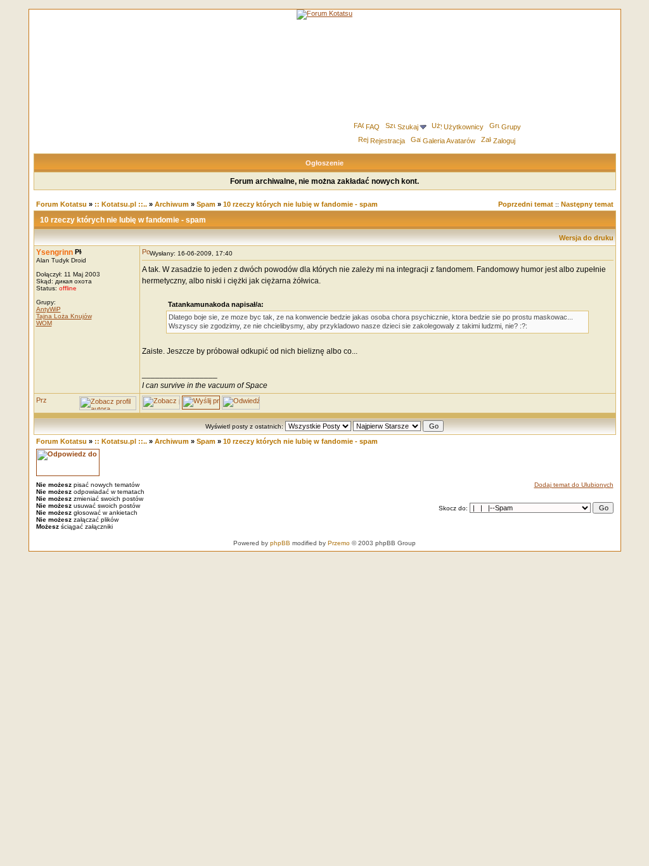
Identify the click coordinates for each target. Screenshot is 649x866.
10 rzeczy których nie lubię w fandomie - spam (300, 204)
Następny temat (587, 204)
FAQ (373, 127)
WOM (44, 323)
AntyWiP (48, 309)
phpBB (280, 543)
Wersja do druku (586, 238)
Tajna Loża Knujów (64, 316)
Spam (205, 204)
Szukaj (407, 127)
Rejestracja (387, 141)
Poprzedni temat (525, 204)
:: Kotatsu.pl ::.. (120, 204)
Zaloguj (504, 141)
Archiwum (172, 204)
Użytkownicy (464, 127)
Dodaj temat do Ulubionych (574, 484)
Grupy (511, 127)
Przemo (339, 543)
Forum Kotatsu (61, 204)
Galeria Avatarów (449, 141)
